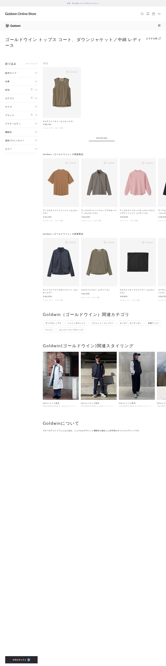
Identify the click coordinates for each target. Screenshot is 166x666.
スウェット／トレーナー (102, 323)
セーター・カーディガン (130, 323)
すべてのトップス (53, 323)
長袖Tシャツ (153, 323)
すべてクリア (32, 64)
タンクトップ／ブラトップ (71, 330)
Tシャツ (49, 330)
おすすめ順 (152, 38)
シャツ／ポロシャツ (76, 323)
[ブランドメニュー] (159, 26)
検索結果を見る (21, 659)
